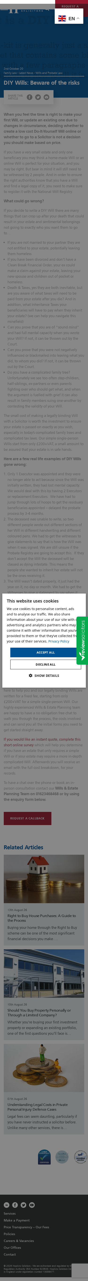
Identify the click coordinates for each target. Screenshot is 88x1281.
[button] (44, 675)
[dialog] (44, 640)
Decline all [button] (45, 664)
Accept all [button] (46, 652)
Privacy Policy (58, 641)
